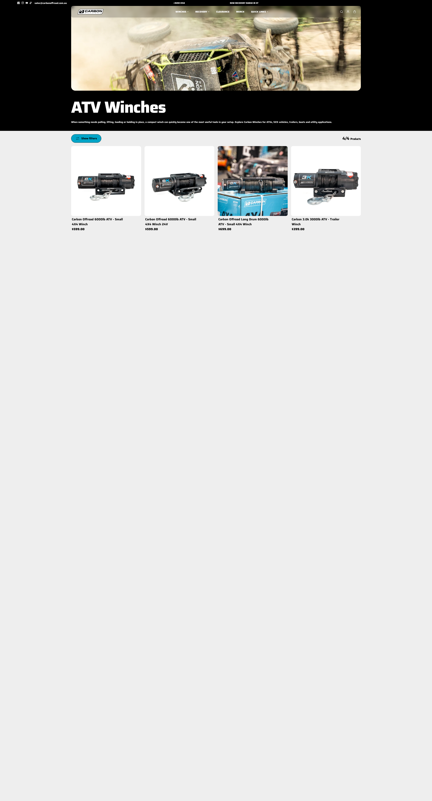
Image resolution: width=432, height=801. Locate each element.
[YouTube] (27, 3)
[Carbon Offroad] (90, 12)
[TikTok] (31, 3)
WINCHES (181, 12)
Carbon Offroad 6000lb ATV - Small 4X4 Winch (97, 222)
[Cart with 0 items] (354, 11)
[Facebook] (19, 3)
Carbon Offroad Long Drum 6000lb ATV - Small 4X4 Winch (243, 222)
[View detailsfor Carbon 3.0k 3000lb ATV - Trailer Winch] (326, 181)
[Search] (341, 11)
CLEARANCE (222, 12)
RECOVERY (201, 12)
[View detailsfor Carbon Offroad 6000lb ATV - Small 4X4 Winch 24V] (179, 181)
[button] (354, 11)
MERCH (240, 12)
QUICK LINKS (258, 12)
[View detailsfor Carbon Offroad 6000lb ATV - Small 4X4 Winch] (106, 181)
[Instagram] (23, 3)
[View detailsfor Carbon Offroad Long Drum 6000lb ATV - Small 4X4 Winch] (253, 181)
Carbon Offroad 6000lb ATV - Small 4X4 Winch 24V (170, 222)
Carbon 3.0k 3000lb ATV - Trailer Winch (315, 222)
